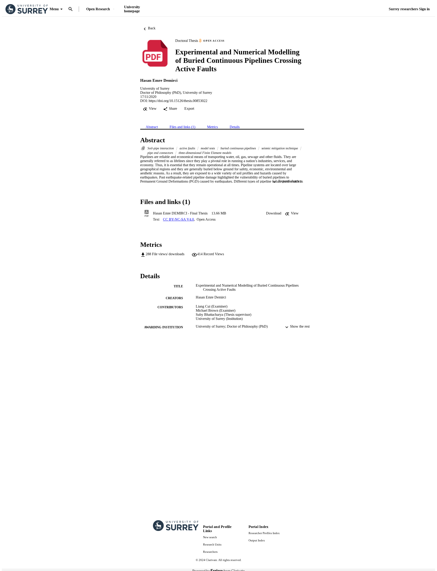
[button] (273, 213)
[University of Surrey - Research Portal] (26, 9)
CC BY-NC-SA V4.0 (178, 219)
